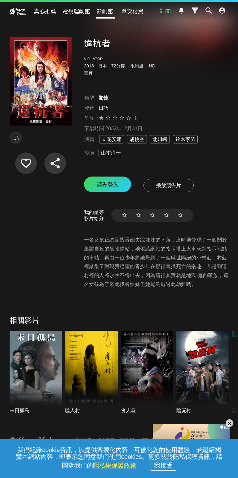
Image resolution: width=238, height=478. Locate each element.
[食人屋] (147, 372)
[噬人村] (91, 372)
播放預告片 (168, 185)
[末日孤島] (36, 372)
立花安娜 (111, 139)
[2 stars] (138, 215)
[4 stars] (166, 215)
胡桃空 (137, 139)
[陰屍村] (202, 372)
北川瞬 (159, 139)
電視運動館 (76, 11)
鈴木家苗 (185, 139)
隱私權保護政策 (114, 465)
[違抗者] (26, 163)
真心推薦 (45, 11)
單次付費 (132, 11)
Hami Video (18, 11)
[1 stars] (124, 215)
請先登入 (107, 184)
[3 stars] (152, 215)
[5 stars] (180, 215)
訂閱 (165, 10)
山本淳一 (111, 153)
